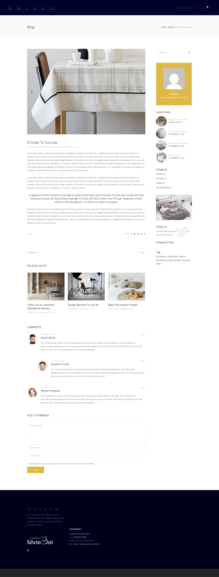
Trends (159, 183)
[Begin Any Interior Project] (126, 286)
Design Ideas (172, 256)
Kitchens (160, 178)
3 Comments (67, 147)
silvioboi (33, 147)
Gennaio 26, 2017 (86, 309)
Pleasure (177, 260)
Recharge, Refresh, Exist (179, 143)
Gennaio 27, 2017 (46, 312)
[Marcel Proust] (161, 157)
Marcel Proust (175, 155)
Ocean (169, 260)
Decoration (161, 256)
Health (182, 256)
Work (29, 234)
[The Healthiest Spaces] (161, 121)
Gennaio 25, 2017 (127, 309)
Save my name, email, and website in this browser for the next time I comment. (62, 463)
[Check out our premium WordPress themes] (46, 286)
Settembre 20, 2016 (176, 146)
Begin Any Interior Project (123, 305)
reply (143, 334)
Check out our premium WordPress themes (41, 306)
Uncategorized (162, 187)
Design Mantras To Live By (83, 305)
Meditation (161, 260)
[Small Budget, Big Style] (161, 133)
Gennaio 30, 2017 (176, 122)
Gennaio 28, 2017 (46, 147)
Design (171, 27)
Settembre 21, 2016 (176, 134)
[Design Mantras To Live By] (86, 286)
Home (163, 27)
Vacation (186, 260)
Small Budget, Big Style (178, 131)
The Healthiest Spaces (178, 119)
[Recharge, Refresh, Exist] (161, 145)
